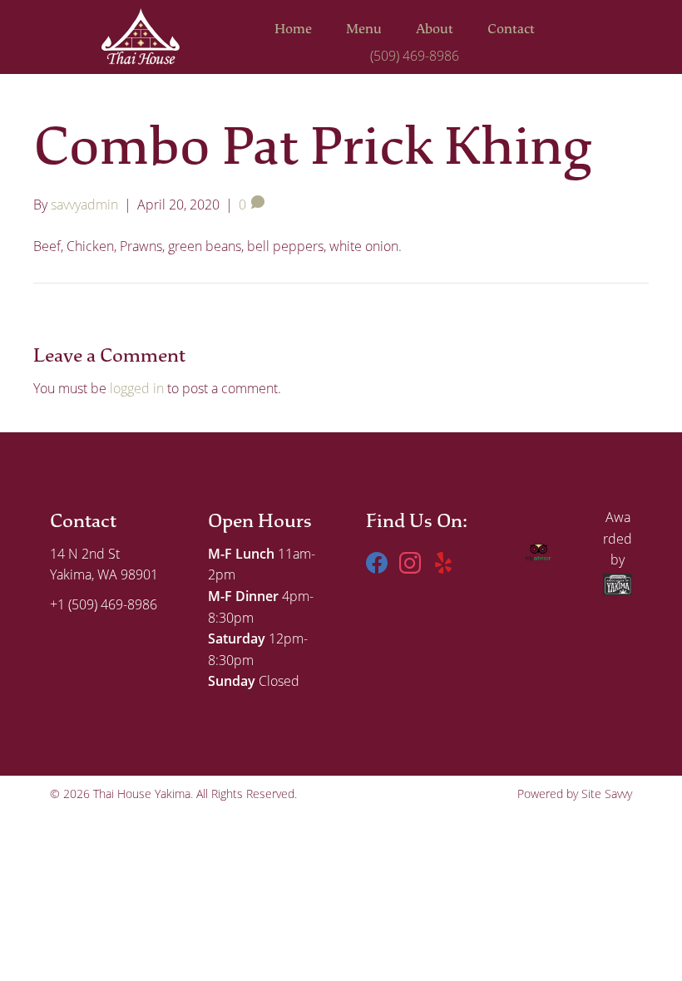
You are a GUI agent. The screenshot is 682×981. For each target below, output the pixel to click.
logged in (137, 388)
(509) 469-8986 (414, 56)
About (434, 29)
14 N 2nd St (85, 554)
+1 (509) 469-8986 (103, 604)
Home (293, 29)
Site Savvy (606, 793)
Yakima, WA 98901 (104, 574)
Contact (511, 29)
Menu (364, 29)
